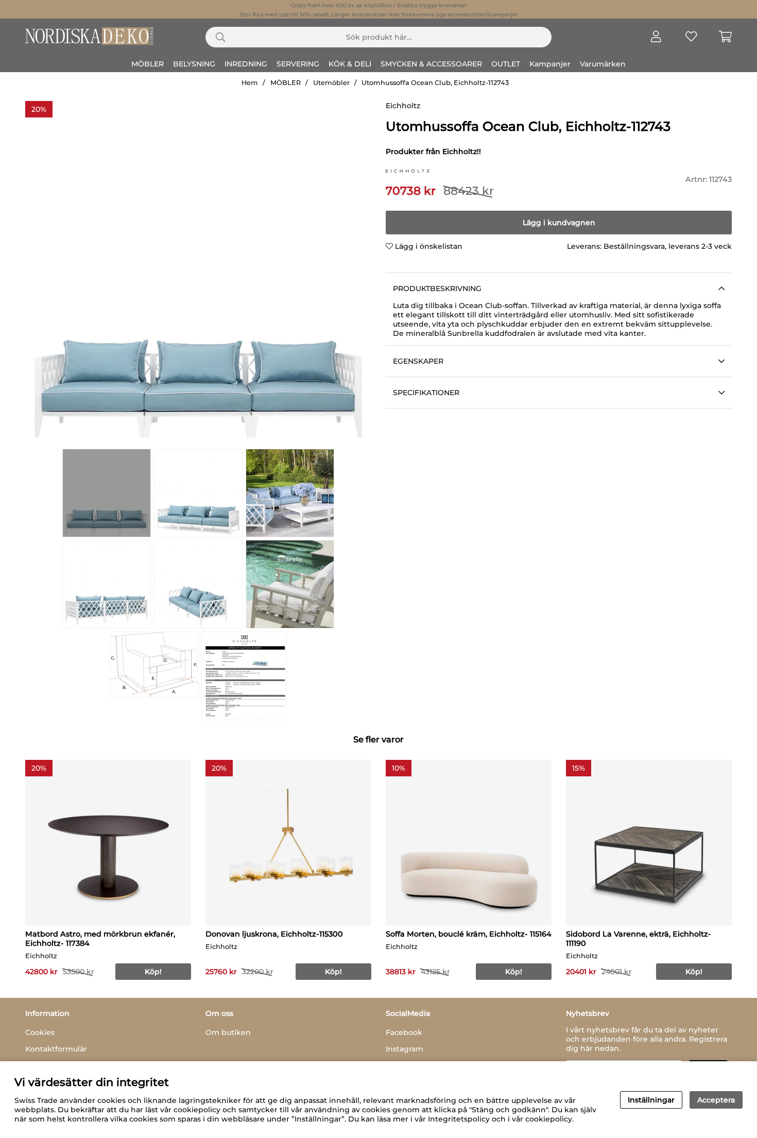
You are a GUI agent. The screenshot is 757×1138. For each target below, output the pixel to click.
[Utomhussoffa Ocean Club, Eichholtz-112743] (106, 493)
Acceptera (716, 1100)
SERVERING (298, 64)
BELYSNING (194, 64)
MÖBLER (147, 64)
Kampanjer (550, 64)
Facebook (404, 1032)
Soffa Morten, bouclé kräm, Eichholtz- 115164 (469, 934)
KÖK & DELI (350, 64)
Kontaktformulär (56, 1049)
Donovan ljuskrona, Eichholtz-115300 (274, 934)
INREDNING (246, 64)
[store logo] (407, 170)
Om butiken (228, 1032)
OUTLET (505, 64)
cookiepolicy (548, 1119)
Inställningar (651, 1100)
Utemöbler (331, 83)
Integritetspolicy (459, 1119)
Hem (250, 83)
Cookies (40, 1032)
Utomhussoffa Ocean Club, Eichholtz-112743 (435, 83)
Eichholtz (403, 105)
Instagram (404, 1049)
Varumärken (603, 64)
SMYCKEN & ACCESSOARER (431, 64)
